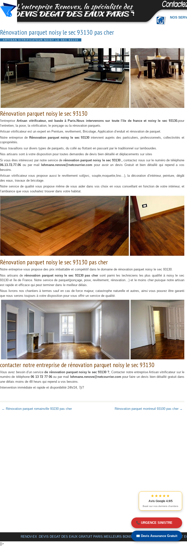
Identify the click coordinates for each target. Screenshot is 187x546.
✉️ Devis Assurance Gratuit (156, 536)
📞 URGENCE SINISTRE (154, 523)
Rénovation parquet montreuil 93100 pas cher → (149, 409)
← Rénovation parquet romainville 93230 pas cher (37, 409)
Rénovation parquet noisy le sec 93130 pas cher (57, 32)
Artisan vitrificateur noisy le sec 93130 (40, 40)
